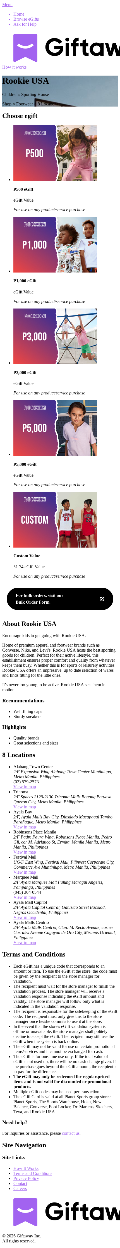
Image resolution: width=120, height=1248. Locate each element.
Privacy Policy (26, 1178)
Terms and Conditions (32, 1173)
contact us (71, 1133)
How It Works (26, 1168)
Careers (20, 1188)
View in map (24, 786)
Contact (20, 1183)
